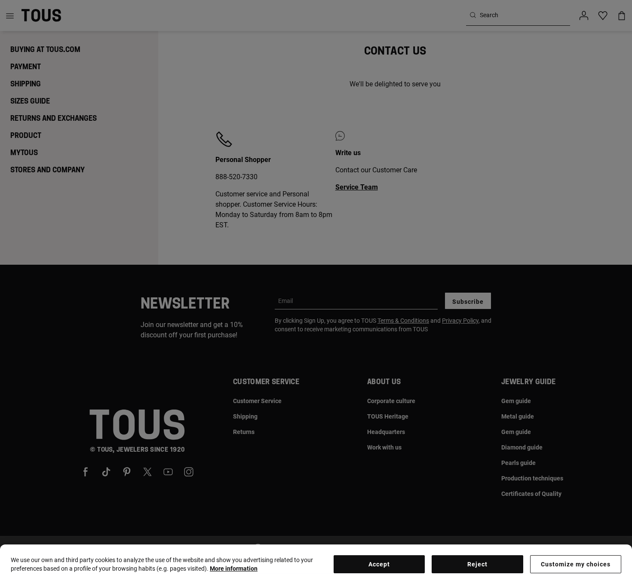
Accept (379, 564)
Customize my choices (576, 564)
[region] (316, 564)
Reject (477, 564)
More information (234, 568)
